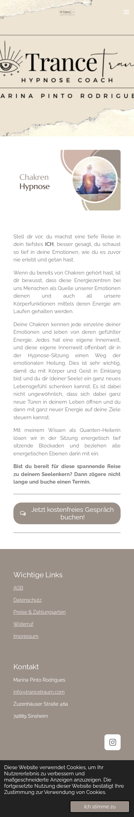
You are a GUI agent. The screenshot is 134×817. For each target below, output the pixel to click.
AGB (18, 588)
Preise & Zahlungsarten (39, 612)
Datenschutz (27, 600)
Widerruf (23, 624)
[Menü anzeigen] (126, 12)
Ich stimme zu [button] (99, 806)
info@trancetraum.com (39, 692)
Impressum (25, 636)
